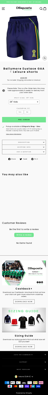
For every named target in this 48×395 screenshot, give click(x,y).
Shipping (20, 80)
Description (24, 142)
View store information (13, 134)
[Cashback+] (24, 272)
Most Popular (23, 369)
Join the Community (23, 354)
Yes (20, 112)
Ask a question (24, 152)
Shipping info (24, 147)
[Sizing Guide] (24, 320)
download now (24, 347)
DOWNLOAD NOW (24, 302)
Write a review (24, 234)
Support (23, 362)
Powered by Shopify (24, 393)
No (27, 112)
